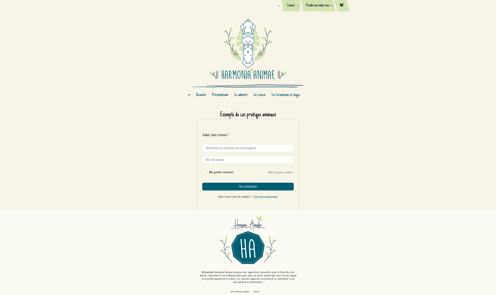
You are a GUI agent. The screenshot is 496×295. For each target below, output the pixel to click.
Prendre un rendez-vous (317, 5)
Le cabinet (240, 95)
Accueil (200, 95)
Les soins (259, 95)
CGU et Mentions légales (240, 292)
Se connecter (248, 186)
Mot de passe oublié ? (281, 172)
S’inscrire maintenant (265, 197)
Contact (290, 5)
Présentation (219, 95)
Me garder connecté (221, 172)
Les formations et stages (286, 95)
